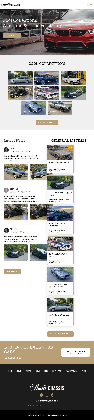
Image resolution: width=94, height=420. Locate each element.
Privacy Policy (71, 371)
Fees (46, 371)
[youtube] (47, 395)
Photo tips (56, 371)
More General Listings (59, 334)
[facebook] (41, 395)
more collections (45, 122)
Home (10, 371)
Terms (84, 371)
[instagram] (52, 395)
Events (28, 371)
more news (10, 271)
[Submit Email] (65, 405)
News (38, 371)
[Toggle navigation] (91, 4)
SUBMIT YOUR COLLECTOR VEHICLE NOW (75, 352)
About (18, 371)
